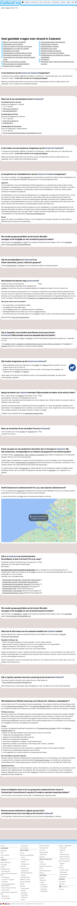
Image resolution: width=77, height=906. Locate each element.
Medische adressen (45, 866)
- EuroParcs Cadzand (7, 879)
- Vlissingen (43, 889)
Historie (41, 857)
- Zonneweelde (5, 898)
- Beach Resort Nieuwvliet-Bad (9, 874)
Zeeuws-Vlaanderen (65, 845)
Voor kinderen (5, 855)
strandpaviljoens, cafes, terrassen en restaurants (29, 455)
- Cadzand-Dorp (64, 854)
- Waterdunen (5, 896)
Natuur (22, 884)
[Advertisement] (38, 23)
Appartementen (5, 862)
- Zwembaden (24, 888)
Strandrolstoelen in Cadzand (50, 46)
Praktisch (63, 2)
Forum (41, 868)
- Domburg (42, 884)
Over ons (62, 884)
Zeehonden (43, 854)
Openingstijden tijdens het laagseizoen (53, 42)
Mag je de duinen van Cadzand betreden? (16, 64)
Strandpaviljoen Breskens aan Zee (12, 593)
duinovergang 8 (33, 582)
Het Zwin (42, 850)
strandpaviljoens (11, 265)
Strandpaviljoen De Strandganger (12, 584)
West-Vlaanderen (64, 861)
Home (2, 845)
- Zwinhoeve (24, 845)
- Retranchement (64, 857)
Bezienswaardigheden (27, 855)
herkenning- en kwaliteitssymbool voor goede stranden (45, 298)
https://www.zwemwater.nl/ (10, 636)
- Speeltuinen (24, 870)
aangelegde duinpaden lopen (34, 413)
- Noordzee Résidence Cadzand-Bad (8, 884)
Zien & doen (47, 2)
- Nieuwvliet (62, 848)
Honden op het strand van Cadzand (14, 61)
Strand (41, 2)
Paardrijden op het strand (11, 51)
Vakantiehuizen (5, 869)
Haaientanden (43, 852)
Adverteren (62, 882)
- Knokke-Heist (63, 870)
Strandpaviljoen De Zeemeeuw (11, 580)
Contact (61, 889)
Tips (2, 853)
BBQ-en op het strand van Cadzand (14, 42)
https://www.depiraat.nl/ (10, 121)
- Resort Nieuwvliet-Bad (8, 888)
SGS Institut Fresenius (42, 760)
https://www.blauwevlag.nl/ (20, 317)
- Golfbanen (24, 897)
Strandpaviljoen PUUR (9, 588)
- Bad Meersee (5, 871)
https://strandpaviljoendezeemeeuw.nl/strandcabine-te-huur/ (22, 133)
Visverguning (45, 59)
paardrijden (17, 242)
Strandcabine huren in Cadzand (13, 44)
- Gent (61, 865)
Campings (4, 864)
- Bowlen (23, 875)
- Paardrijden (24, 895)
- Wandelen (23, 893)
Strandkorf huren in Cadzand (12, 66)
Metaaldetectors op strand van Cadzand (16, 48)
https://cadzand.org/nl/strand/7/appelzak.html (17, 682)
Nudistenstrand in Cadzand (49, 44)
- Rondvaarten (24, 868)
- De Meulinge (5, 877)
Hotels (3, 867)
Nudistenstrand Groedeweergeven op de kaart (39, 517)
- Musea (22, 857)
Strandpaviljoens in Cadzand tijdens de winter (17, 53)
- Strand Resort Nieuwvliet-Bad (9, 893)
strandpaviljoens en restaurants (25, 462)
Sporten (22, 886)
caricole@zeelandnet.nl (10, 111)
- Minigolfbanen (25, 877)
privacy (23, 903)
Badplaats (4, 850)
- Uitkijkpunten (24, 864)
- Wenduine (62, 876)
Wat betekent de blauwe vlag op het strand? (17, 55)
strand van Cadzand (30, 73)
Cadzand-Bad (26, 580)
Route (41, 862)
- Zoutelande (43, 887)
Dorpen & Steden (25, 882)
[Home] (22, 2)
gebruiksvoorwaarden (15, 903)
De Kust (61, 868)
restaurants (24, 468)
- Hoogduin (4, 882)
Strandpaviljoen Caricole (9, 582)
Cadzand (27, 2)
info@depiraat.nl (8, 123)
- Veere (41, 882)
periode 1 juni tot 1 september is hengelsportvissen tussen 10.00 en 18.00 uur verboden (32, 344)
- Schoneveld (5, 890)
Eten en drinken (44, 845)
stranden (4, 288)
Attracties (23, 866)
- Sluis (61, 852)
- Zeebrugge (63, 872)
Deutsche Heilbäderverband (41, 706)
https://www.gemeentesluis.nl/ (35, 213)
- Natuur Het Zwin (64, 859)
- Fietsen (23, 890)
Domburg (34, 772)
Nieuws (41, 873)
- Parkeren (42, 864)
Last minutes (24, 848)
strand (25, 242)
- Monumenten (24, 859)
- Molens (23, 862)
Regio (68, 2)
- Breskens (62, 850)
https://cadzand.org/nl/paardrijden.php (18, 244)
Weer (72, 2)
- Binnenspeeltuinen (26, 873)
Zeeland (41, 878)
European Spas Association (15, 706)
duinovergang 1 (36, 580)
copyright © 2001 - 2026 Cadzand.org (34, 903)
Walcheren (42, 880)
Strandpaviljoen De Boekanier (11, 586)
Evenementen (55, 2)
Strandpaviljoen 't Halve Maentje (12, 591)
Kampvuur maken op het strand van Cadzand (17, 46)
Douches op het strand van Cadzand (52, 53)
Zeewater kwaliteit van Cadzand (51, 51)
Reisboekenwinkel (45, 870)
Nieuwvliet (27, 584)
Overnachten (34, 2)
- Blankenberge (63, 874)
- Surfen (22, 899)
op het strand (32, 281)
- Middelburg (43, 891)
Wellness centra (25, 879)
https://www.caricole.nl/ (10, 109)
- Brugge (61, 863)
